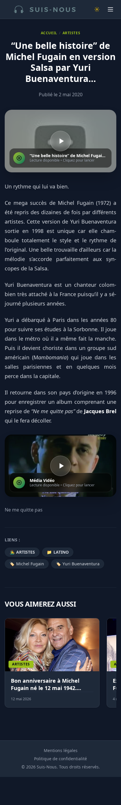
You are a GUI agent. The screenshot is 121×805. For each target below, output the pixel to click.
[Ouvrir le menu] (110, 9)
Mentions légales (61, 750)
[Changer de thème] (97, 9)
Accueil (49, 33)
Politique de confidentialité (60, 758)
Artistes (71, 33)
